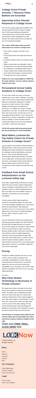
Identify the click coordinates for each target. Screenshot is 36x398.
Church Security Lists (8, 372)
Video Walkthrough (7, 368)
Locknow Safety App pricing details (20, 128)
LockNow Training (7, 370)
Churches (5, 356)
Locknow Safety (7, 145)
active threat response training (11, 222)
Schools (4, 358)
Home (4, 352)
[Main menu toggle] (32, 4)
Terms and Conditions (8, 382)
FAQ (3, 360)
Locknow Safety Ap (15, 28)
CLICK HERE (19, 79)
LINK (3, 321)
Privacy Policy (6, 380)
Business (4, 354)
